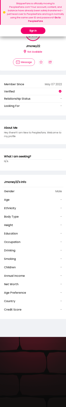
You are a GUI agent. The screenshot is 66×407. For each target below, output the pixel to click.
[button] (30, 48)
